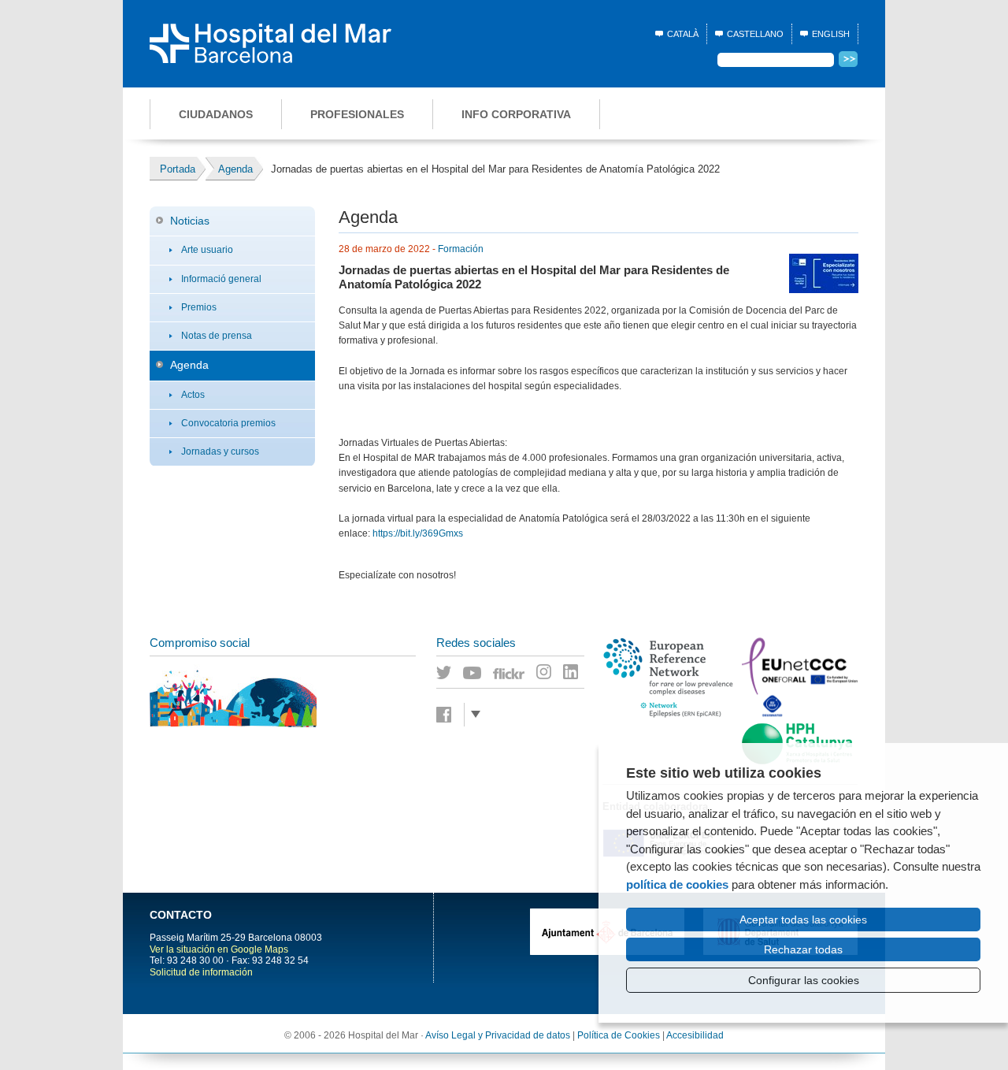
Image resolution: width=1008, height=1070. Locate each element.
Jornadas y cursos (220, 451)
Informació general (221, 278)
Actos (193, 394)
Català (683, 34)
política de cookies (677, 884)
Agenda (189, 365)
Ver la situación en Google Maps (219, 949)
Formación (461, 248)
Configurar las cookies (803, 980)
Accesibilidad (695, 1035)
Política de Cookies (618, 1035)
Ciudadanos (216, 114)
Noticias (189, 220)
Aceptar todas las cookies (803, 919)
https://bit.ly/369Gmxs (417, 533)
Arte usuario (207, 249)
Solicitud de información (201, 972)
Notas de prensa (216, 335)
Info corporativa (516, 114)
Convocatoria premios (228, 423)
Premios (199, 307)
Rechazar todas (803, 949)
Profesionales (357, 114)
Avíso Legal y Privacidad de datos (497, 1035)
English (831, 34)
